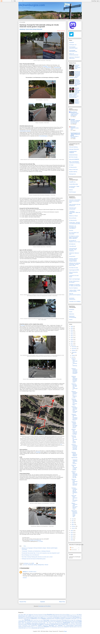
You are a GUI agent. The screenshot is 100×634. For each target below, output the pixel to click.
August (73, 355)
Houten (70, 311)
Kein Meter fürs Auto (73, 267)
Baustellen (49, 614)
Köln (74, 620)
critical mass (79, 626)
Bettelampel (57, 614)
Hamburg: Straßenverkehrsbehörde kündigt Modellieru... (74, 371)
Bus (78, 614)
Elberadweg (20, 617)
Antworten (25, 577)
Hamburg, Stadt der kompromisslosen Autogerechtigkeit (73, 259)
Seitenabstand (25, 625)
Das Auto (71, 230)
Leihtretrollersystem (22, 621)
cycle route (25, 564)
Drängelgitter (50, 615)
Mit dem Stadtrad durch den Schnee (74, 282)
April (73, 522)
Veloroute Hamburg (73, 147)
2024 (72, 330)
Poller (23, 622)
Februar (74, 526)
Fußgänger (43, 618)
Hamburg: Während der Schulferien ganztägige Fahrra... (74, 417)
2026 (72, 326)
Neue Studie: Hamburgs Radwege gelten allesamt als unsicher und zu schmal (37, 556)
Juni (73, 518)
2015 (72, 530)
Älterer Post (62, 601)
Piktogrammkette (75, 621)
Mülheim (42, 621)
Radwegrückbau (41, 564)
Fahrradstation (50, 617)
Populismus (40, 622)
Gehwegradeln (68, 618)
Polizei (19, 622)
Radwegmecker (72, 174)
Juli (73, 357)
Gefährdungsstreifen (50, 618)
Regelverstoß (65, 624)
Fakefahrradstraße (26, 618)
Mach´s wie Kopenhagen (74, 279)
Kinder (41, 620)
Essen (24, 617)
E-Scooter (64, 615)
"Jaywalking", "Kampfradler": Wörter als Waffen (74, 212)
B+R (43, 614)
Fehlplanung (33, 618)
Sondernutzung (34, 625)
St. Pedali (71, 165)
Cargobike (30, 615)
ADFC (25, 614)
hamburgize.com (72, 44)
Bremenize (73, 126)
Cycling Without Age (73, 184)
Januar (73, 528)
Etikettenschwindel (29, 617)
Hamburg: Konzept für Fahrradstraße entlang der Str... (74, 439)
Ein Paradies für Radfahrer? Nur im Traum (74, 241)
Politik (80, 621)
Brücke (68, 614)
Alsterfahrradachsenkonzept (25, 130)
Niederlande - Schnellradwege (72, 317)
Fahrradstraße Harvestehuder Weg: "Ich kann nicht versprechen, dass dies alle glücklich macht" (41, 553)
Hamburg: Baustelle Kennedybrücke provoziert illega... (74, 401)
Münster (49, 621)
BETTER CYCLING (73, 157)
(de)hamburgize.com (31, 5)
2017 (72, 343)
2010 (72, 539)
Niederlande (58, 621)
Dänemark (55, 615)
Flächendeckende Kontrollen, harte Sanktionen (73, 249)
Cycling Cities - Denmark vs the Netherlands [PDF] (74, 223)
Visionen (39, 626)
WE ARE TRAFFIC (73, 171)
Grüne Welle (79, 618)
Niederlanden (48, 67)
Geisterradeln (73, 618)
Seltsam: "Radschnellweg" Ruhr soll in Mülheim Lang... (74, 506)
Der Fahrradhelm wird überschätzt (74, 233)
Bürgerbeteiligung (21, 615)
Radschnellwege (78, 622)
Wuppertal (59, 626)
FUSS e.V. (45, 617)
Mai (73, 520)
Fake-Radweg (75, 617)
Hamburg (35, 564)
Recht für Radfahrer (73, 288)
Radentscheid (59, 622)
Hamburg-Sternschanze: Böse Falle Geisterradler (74, 386)
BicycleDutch (74, 112)
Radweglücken (47, 624)
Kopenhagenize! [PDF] (74, 269)
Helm (32, 620)
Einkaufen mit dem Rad (77, 615)
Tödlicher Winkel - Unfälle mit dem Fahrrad (74, 291)
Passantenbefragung (43, 135)
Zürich (62, 626)
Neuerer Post (23, 601)
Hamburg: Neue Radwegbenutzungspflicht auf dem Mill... (74, 474)
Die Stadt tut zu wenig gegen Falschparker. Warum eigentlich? (74, 237)
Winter (51, 626)
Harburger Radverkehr (74, 149)
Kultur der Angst (70, 620)
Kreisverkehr (58, 620)
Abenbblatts (45, 66)
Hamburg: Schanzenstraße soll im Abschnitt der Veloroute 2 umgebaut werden (74, 82)
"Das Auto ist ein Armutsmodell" (72, 208)
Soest (29, 625)
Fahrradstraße (30, 564)
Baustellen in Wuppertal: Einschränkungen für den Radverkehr (75, 121)
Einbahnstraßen (69, 615)
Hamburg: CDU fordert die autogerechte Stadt (74, 432)
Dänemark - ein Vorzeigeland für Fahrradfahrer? (72, 227)
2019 (72, 339)
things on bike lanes (73, 169)
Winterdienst (54, 626)
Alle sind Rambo (72, 218)
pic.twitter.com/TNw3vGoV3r (35, 540)
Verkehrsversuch (30, 626)
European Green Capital (38, 617)
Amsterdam (71, 309)
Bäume (80, 614)
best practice (74, 626)
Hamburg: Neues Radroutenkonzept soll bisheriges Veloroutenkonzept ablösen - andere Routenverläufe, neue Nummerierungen (74, 92)
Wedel (42, 626)
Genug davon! (72, 256)
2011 (72, 538)
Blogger (65, 631)
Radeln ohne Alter (52, 622)
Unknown (25, 571)
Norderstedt (67, 621)
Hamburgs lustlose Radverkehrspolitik (77, 67)
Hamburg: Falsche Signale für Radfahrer (77, 101)
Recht (60, 624)
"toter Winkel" (20, 614)
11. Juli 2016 (40, 541)
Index (37, 620)
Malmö (39, 621)
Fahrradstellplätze (56, 617)
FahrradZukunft (72, 246)
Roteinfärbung (57, 67)
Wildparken (46, 626)
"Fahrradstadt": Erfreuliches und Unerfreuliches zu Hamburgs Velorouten (36, 551)
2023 (72, 332)
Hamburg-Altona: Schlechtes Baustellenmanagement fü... (74, 379)
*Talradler (73, 119)
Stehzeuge (51, 625)
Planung (22, 325)
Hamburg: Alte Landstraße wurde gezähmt (74, 467)
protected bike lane (35, 628)
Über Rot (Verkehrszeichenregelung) (74, 294)
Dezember (74, 346)
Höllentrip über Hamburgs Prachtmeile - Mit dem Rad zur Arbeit (74, 264)
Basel (46, 614)
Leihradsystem (79, 620)
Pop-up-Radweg (35, 622)
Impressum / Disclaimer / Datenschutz (74, 58)
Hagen (23, 620)
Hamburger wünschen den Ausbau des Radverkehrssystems (34, 558)
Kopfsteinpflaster (53, 620)
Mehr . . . (61, 444)
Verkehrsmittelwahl (70, 625)
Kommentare (74, 549)
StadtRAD (40, 625)
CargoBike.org (72, 181)
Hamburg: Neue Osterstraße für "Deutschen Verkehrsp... (74, 362)
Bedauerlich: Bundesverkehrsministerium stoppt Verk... (74, 513)
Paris (71, 621)
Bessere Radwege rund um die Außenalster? (30, 554)
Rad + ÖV (45, 622)
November (74, 348)
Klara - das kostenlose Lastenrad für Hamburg (74, 162)
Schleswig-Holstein (72, 624)
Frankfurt (38, 618)
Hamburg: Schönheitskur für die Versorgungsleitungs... (74, 447)
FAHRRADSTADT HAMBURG (73, 152)
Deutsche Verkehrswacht (39, 615)
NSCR (55, 621)
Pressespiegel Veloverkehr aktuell (73, 47)
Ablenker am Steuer (73, 215)
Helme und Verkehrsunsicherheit (73, 54)
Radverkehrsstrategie (22, 624)
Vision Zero (35, 626)
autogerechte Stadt (67, 626)
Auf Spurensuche (73, 167)
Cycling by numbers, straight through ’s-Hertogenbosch (75, 114)
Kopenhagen (46, 620)
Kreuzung (64, 620)
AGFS (27, 614)
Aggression (31, 614)
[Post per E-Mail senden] (37, 563)
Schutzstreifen (79, 624)
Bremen (64, 614)
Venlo (64, 625)
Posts (72, 547)
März (73, 524)
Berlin (54, 614)
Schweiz (19, 625)
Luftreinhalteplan (29, 621)
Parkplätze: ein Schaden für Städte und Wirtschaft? (74, 285)
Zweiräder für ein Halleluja (74, 301)
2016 (72, 345)
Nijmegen (63, 621)
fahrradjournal (72, 244)
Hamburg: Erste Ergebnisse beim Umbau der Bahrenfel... (74, 483)
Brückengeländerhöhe (73, 614)
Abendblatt (38, 452)
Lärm (34, 621)
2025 (72, 328)
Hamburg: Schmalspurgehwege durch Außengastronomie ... (74, 409)
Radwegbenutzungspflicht (38, 624)
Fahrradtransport (69, 617)
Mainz (36, 621)
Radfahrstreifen (66, 622)
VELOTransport (72, 192)
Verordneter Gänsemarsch (72, 299)
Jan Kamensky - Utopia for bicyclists (74, 187)
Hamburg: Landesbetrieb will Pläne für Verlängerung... (74, 490)
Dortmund (46, 615)
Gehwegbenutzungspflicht (60, 618)
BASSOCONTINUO (73, 154)
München (45, 621)
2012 (72, 536)
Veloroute (46, 564)
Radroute (73, 622)
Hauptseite (71, 42)
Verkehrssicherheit (78, 625)
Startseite (42, 601)
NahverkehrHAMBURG (74, 159)
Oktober (74, 350)
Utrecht (70, 319)
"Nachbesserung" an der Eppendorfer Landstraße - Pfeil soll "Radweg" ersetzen (74, 74)
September (74, 352)
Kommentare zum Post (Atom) (45, 606)
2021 (72, 335)
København (71, 313)
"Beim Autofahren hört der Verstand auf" (74, 205)
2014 (72, 532)
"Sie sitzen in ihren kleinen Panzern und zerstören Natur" (74, 201)
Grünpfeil (19, 620)
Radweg (29, 624)
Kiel (39, 620)
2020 (72, 337)
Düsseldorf (60, 615)
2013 (72, 534)
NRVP (52, 621)
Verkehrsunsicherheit (22, 626)
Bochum (61, 614)
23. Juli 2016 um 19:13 (31, 571)
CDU (26, 615)
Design (33, 615)
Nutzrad (71, 189)
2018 (72, 341)
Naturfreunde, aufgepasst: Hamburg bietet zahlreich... (74, 460)
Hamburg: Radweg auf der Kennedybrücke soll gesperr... (74, 424)
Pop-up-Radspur (28, 622)
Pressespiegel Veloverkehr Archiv (73, 51)
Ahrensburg (36, 614)
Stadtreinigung (45, 625)
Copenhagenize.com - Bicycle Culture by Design (75, 134)
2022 (72, 333)
